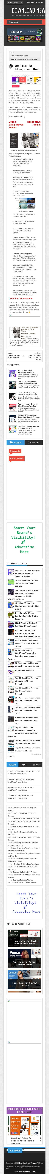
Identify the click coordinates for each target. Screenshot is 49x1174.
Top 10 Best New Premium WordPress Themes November (26, 691)
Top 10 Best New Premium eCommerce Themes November (26, 681)
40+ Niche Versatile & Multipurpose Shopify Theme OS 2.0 (28, 606)
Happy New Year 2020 (24, 670)
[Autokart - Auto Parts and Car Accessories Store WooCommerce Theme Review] (24, 1135)
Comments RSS (29, 1172)
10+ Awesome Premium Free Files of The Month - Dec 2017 (27, 701)
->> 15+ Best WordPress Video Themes (22, 883)
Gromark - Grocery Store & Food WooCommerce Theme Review (24, 944)
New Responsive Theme (19, 56)
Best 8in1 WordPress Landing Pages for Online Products (26, 616)
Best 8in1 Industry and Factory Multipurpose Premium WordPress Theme (27, 633)
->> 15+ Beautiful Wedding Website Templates (24, 819)
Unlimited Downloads (21, 298)
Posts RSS (18, 1172)
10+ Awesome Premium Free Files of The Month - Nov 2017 (27, 711)
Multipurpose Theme (22, 344)
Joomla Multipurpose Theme (24, 342)
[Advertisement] (24, 1085)
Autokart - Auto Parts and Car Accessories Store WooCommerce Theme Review (22, 1140)
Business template (32, 338)
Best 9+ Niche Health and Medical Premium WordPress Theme (28, 643)
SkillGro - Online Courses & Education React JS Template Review (27, 573)
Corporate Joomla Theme (18, 340)
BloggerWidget (36, 754)
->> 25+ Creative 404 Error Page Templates (23, 864)
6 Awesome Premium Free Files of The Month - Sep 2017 (26, 720)
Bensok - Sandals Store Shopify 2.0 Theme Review (24, 986)
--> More (11, 756)
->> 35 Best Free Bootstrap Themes (20, 880)
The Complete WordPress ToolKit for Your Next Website (26, 583)
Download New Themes (28, 1163)
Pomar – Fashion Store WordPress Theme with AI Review (24, 965)
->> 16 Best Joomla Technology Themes (22, 872)
